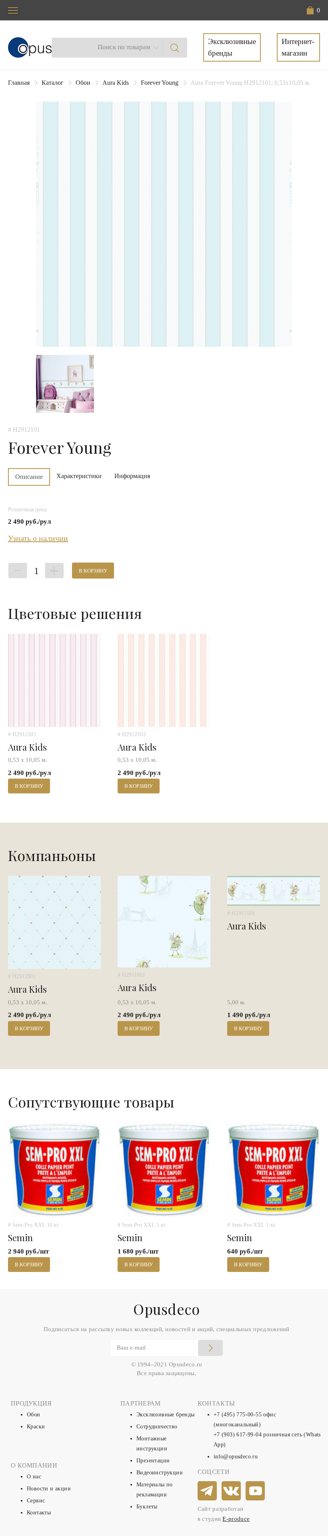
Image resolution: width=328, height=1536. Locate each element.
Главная (19, 82)
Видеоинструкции (159, 1473)
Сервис (36, 1501)
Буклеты (147, 1507)
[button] (313, 10)
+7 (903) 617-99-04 (238, 1435)
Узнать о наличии (38, 538)
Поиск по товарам (124, 47)
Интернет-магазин (298, 47)
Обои (83, 82)
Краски (36, 1427)
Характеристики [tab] (79, 476)
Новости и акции (49, 1489)
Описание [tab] (29, 476)
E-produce (236, 1519)
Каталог (53, 82)
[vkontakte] (232, 1491)
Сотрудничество (157, 1427)
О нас (34, 1477)
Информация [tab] (132, 476)
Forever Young (159, 82)
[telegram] (208, 1491)
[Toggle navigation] (13, 10)
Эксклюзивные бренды (232, 47)
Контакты (39, 1513)
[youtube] (256, 1491)
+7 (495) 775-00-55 (238, 1415)
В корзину (93, 571)
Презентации (153, 1461)
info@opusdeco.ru (236, 1457)
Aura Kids (115, 82)
